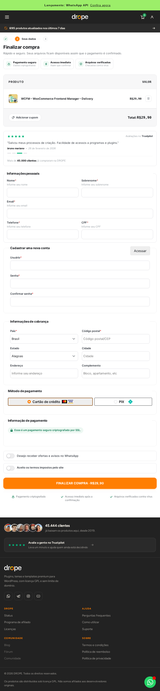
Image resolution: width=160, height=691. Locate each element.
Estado (14, 348)
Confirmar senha (29, 293)
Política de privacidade (96, 658)
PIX (121, 402)
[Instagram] (28, 596)
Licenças (10, 629)
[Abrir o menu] (6, 17)
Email (11, 201)
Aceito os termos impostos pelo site (40, 467)
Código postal (99, 331)
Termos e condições (95, 645)
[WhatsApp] (8, 596)
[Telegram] (18, 596)
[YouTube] (38, 596)
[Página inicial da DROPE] (80, 17)
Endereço (16, 365)
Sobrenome (89, 180)
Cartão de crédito (46, 402)
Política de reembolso (96, 652)
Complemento (91, 365)
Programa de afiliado (17, 622)
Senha (22, 275)
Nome (11, 180)
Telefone (13, 222)
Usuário (23, 257)
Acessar (140, 251)
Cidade (86, 348)
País (20, 331)
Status (8, 615)
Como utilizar (90, 622)
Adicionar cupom (27, 117)
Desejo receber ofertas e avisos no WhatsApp (47, 455)
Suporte (87, 629)
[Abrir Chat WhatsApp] (150, 682)
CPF (84, 222)
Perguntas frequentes (96, 615)
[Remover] (148, 99)
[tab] (9, 153)
